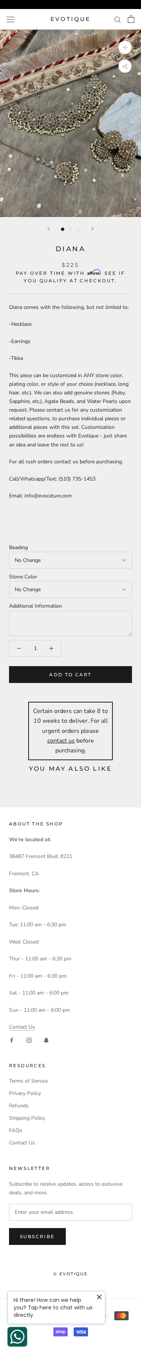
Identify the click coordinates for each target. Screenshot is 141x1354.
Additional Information (35, 606)
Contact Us (22, 1026)
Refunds (19, 1105)
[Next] (92, 229)
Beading (18, 547)
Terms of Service (28, 1080)
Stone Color (23, 576)
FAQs (15, 1130)
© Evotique (70, 1273)
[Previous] (48, 229)
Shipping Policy (27, 1118)
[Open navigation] (10, 19)
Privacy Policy (25, 1093)
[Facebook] (11, 1039)
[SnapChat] (46, 1039)
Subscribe (37, 1236)
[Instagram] (29, 1039)
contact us (61, 741)
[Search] (117, 19)
